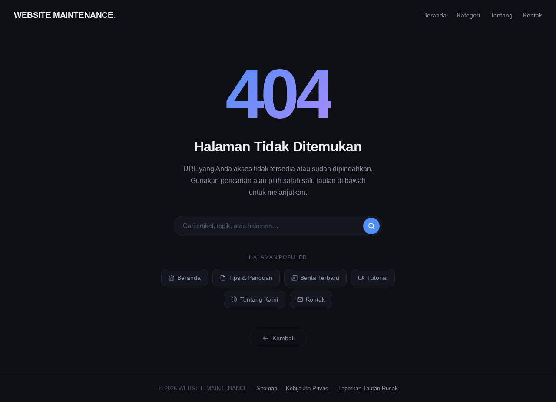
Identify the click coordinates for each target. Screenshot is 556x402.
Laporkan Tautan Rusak (368, 388)
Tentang (501, 15)
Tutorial (377, 277)
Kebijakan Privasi (308, 388)
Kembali (283, 338)
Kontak (532, 15)
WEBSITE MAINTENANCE (64, 15)
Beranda (435, 15)
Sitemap (266, 388)
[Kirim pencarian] (371, 226)
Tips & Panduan (250, 277)
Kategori (468, 15)
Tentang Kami (259, 299)
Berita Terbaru (319, 277)
